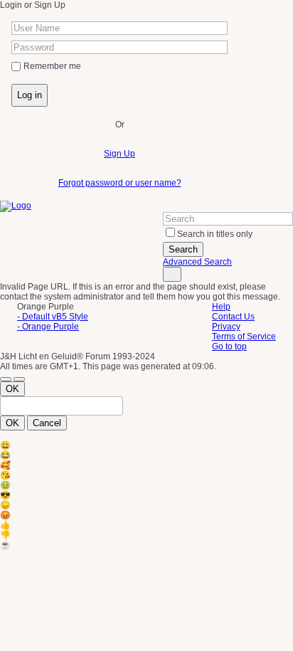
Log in (29, 95)
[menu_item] (146, 445)
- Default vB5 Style (52, 317)
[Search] (172, 274)
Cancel (47, 423)
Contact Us (233, 317)
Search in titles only (214, 234)
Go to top (229, 346)
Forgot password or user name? (119, 183)
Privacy (226, 327)
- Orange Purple (48, 327)
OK (12, 388)
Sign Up (119, 154)
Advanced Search (197, 262)
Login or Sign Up (32, 5)
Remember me (52, 66)
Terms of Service (244, 337)
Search (183, 249)
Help (221, 307)
